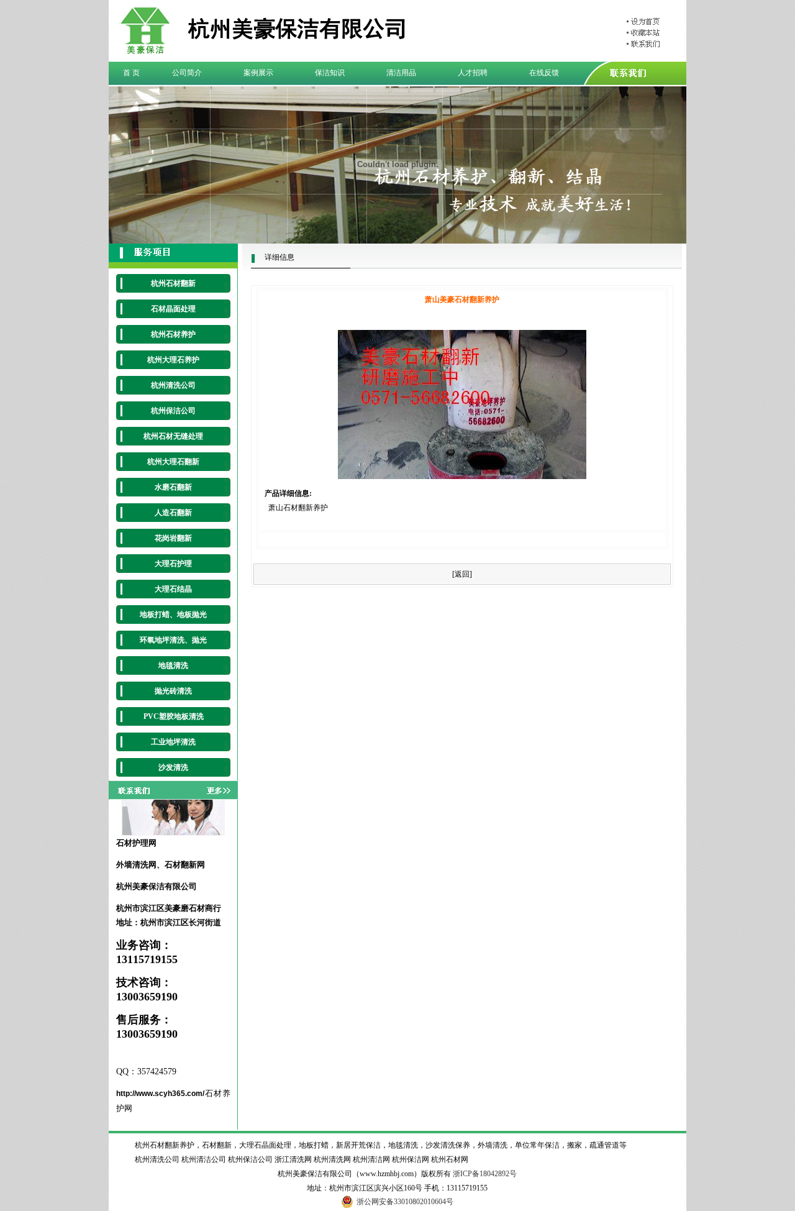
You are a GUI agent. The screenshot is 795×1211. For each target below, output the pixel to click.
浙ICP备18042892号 (485, 1173)
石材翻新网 (185, 864)
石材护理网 (136, 843)
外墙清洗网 (136, 864)
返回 (462, 574)
